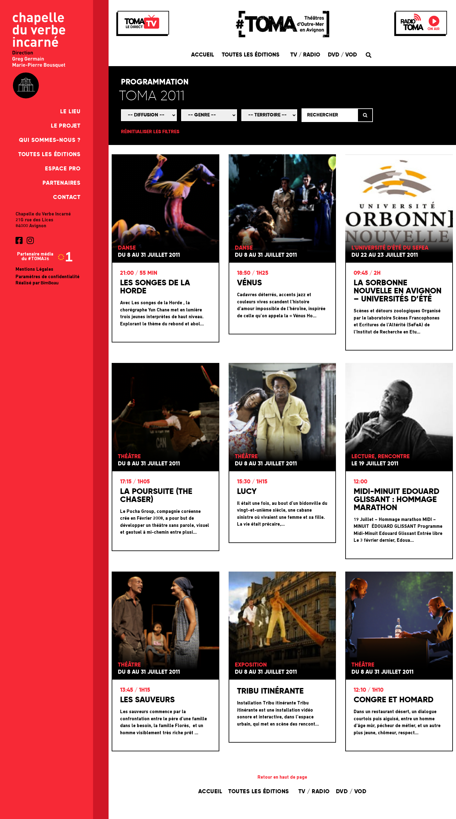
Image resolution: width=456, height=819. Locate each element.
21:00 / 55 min (138, 273)
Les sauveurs (147, 700)
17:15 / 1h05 (135, 482)
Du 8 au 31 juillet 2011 (149, 255)
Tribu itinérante (270, 691)
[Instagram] (30, 240)
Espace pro (63, 169)
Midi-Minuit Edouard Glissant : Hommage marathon (396, 500)
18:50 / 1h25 (252, 273)
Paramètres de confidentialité (47, 277)
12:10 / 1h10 (368, 690)
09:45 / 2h (367, 273)
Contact (67, 197)
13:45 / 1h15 (135, 690)
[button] (368, 55)
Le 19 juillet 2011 (374, 464)
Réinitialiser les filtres (150, 131)
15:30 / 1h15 (252, 482)
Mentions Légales (34, 269)
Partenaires (61, 183)
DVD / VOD (342, 55)
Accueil (202, 55)
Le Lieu (70, 112)
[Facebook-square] (19, 240)
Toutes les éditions (49, 154)
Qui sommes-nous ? (50, 140)
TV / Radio (305, 55)
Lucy (247, 492)
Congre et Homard (393, 700)
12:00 (360, 482)
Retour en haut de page (282, 777)
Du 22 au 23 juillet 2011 (384, 255)
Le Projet (66, 126)
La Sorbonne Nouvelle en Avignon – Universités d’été (397, 291)
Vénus (249, 283)
